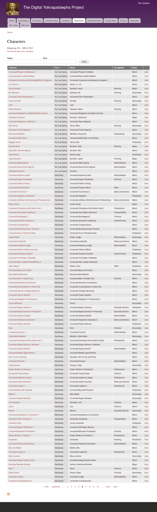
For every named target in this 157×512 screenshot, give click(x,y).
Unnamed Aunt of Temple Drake (22, 233)
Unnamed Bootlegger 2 (18, 216)
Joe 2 (11, 406)
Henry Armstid (15, 100)
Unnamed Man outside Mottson (22, 76)
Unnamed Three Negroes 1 (20, 129)
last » (116, 486)
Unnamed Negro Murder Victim (22, 460)
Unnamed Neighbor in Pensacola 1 (23, 299)
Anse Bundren (15, 88)
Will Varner (13, 125)
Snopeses (13, 439)
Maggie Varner (15, 142)
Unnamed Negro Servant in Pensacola (25, 311)
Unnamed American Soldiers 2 (21, 220)
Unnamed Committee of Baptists (22, 257)
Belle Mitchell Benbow (18, 274)
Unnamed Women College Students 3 (24, 290)
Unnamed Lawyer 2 (17, 452)
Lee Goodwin (14, 402)
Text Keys (36, 20)
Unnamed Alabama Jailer (19, 175)
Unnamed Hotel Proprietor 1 (20, 381)
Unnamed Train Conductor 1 (20, 418)
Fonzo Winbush (15, 303)
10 (98, 486)
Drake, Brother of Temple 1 (20, 435)
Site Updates (144, 3)
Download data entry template (20, 51)
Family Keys (110, 20)
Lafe (10, 105)
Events (123, 20)
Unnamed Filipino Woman (20, 323)
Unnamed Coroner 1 (17, 332)
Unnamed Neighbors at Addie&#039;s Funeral (28, 113)
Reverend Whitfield (17, 133)
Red (10, 328)
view (146, 72)
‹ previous (55, 486)
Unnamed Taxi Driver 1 (18, 191)
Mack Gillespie (15, 109)
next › (108, 486)
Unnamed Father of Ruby (19, 183)
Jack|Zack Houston (17, 171)
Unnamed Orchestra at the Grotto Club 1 (25, 208)
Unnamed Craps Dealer (19, 373)
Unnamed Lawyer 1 (17, 385)
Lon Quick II (14, 84)
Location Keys (51, 20)
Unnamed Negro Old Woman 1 (21, 427)
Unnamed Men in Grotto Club (21, 278)
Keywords (134, 20)
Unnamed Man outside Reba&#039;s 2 (25, 262)
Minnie (11, 410)
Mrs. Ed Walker (15, 447)
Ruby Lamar (14, 204)
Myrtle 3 (12, 394)
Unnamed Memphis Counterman (22, 282)
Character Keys (94, 20)
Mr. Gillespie (14, 92)
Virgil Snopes (14, 365)
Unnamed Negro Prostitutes (20, 179)
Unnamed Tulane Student (19, 295)
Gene (11, 468)
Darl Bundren (14, 146)
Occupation (119, 67)
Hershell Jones (15, 423)
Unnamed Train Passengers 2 (21, 96)
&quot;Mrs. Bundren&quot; (20, 150)
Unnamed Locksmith (17, 241)
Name (10, 58)
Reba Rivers (14, 472)
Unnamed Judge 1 (16, 476)
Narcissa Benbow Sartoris (19, 464)
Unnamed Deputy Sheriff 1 (20, 348)
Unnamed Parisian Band (19, 187)
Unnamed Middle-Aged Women (22, 352)
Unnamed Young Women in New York (24, 286)
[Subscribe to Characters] (8, 493)
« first (46, 486)
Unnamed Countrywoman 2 (20, 480)
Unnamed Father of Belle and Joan (23, 249)
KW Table (13, 25)
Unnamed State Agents (18, 162)
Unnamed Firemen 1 (17, 361)
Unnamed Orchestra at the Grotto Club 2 (25, 340)
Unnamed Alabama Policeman (21, 443)
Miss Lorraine (14, 456)
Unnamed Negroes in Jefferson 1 (22, 121)
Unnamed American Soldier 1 (21, 253)
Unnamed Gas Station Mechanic (22, 212)
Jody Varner (14, 154)
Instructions (23, 20)
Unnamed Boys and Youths (20, 270)
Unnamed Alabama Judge (20, 245)
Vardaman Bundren (17, 117)
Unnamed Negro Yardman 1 (20, 307)
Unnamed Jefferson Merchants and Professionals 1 (30, 200)
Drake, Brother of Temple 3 (20, 369)
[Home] (13, 9)
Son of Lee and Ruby (17, 357)
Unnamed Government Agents (21, 167)
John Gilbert (14, 266)
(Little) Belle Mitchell (17, 336)
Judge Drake (14, 237)
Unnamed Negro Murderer (20, 398)
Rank (134, 67)
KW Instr (25, 25)
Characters (79, 20)
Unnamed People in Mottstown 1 (22, 72)
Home (11, 20)
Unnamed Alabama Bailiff (19, 315)
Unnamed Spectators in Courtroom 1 (24, 414)
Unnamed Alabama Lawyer (20, 377)
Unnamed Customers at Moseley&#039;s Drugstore (30, 80)
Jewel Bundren (15, 158)
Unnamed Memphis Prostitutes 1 (22, 431)
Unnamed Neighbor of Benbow (22, 195)
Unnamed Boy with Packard (20, 390)
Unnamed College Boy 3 (19, 224)
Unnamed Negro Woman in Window (24, 344)
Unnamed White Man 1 (18, 138)
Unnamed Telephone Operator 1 (22, 319)
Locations (66, 20)
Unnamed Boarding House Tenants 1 (24, 228)
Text (45, 58)
